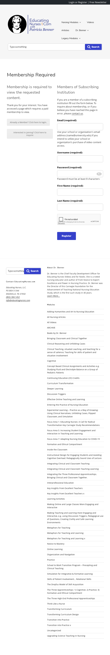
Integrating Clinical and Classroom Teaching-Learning (73, 469)
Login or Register (78, 2)
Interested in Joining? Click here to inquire (29, 134)
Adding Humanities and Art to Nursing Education (70, 311)
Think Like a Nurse (56, 603)
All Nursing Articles (56, 317)
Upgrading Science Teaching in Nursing (66, 635)
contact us (77, 113)
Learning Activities (56, 498)
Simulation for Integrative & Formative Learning (70, 573)
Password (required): (69, 167)
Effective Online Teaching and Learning (66, 399)
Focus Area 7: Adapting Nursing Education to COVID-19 (73, 439)
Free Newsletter (98, 2)
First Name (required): (70, 185)
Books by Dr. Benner (57, 333)
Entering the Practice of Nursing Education (67, 404)
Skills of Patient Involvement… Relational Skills (69, 579)
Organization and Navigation (61, 554)
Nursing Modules (69, 22)
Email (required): (67, 120)
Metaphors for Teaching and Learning (65, 533)
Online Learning (55, 549)
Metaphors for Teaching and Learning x (66, 538)
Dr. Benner (80, 30)
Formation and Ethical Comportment (64, 444)
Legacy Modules (69, 38)
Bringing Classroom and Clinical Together (67, 338)
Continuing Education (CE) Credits (63, 378)
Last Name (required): (70, 200)
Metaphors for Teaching (58, 527)
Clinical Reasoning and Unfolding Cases (66, 343)
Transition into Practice (58, 619)
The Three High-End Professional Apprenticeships (71, 598)
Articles (65, 30)
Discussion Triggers (56, 394)
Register (66, 236)
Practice (51, 559)
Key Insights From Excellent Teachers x (65, 493)
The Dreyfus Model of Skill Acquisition (65, 584)
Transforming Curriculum (59, 609)
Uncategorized (54, 630)
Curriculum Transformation (60, 383)
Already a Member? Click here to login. (28, 122)
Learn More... (53, 296)
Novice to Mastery (55, 543)
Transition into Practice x (59, 625)
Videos (90, 22)
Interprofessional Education (60, 482)
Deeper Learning (55, 388)
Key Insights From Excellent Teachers (65, 488)
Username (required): (70, 152)
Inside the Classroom (57, 449)
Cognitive (51, 360)
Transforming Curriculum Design (63, 614)
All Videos (51, 322)
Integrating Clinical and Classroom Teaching (68, 463)
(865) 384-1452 (13, 297)
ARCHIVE (51, 327)
